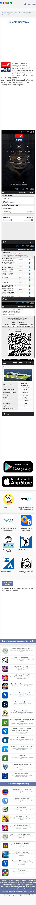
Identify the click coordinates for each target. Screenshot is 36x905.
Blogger (20, 882)
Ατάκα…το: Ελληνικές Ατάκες (26, 572)
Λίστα (24, 891)
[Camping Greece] (8, 569)
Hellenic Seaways (18, 21)
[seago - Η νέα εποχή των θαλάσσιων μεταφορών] (26, 505)
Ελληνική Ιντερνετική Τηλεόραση (21, 789)
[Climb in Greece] (26, 547)
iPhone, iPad (24, 884)
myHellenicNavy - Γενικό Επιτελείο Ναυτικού (22, 765)
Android (27, 13)
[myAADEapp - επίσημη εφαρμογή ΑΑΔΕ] (8, 526)
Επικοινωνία (30, 891)
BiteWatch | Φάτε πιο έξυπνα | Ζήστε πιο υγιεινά (22, 720)
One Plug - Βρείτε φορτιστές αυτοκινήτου (22, 746)
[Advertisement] (18, 44)
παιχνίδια (32, 886)
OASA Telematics (22, 737)
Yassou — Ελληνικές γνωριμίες (22, 693)
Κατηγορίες (19, 891)
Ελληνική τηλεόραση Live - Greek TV (22, 648)
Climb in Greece (23, 550)
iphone (3, 15)
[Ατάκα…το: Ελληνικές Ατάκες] (26, 569)
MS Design (33, 882)
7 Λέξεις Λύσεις (21, 807)
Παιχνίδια (12, 891)
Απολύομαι (22, 755)
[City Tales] (8, 505)
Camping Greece (6, 571)
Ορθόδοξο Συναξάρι (21, 816)
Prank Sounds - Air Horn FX (22, 675)
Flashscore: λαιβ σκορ (21, 702)
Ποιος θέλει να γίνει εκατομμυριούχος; (22, 684)
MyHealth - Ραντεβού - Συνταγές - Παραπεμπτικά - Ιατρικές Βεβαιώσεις (21, 729)
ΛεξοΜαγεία (21, 870)
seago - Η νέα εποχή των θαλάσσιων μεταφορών (26, 508)
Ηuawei (30, 884)
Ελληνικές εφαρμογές (21, 886)
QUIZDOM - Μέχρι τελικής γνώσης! (26, 529)
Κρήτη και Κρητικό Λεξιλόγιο (8, 550)
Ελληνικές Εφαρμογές (8, 13)
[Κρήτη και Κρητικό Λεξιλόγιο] (8, 547)
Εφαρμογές (5, 891)
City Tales (4, 507)
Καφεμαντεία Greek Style (21, 711)
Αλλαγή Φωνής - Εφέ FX (21, 666)
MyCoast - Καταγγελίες (22, 773)
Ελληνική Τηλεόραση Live (21, 798)
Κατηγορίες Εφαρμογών (21, 852)
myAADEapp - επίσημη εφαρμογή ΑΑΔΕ (8, 529)
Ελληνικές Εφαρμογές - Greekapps (23, 880)
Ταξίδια (20, 13)
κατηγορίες (25, 888)
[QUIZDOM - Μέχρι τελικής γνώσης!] (26, 526)
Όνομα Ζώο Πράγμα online (21, 843)
